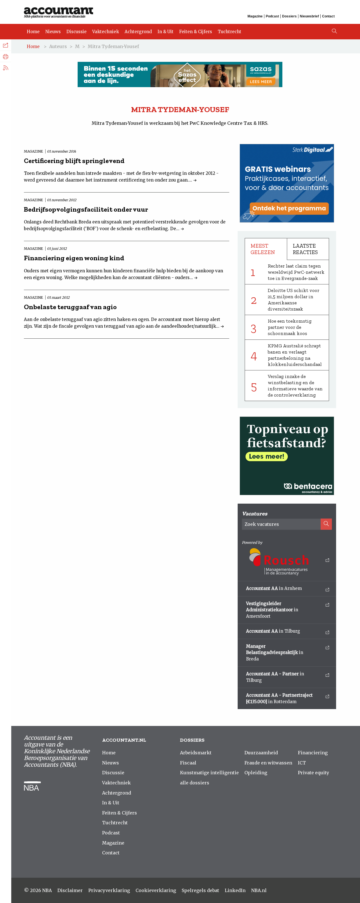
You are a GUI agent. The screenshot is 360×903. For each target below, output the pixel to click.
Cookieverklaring (156, 890)
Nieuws (53, 31)
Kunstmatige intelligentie (209, 772)
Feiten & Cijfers (195, 31)
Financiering (313, 752)
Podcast (272, 16)
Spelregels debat (200, 890)
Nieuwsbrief (309, 16)
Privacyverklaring (109, 890)
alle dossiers (194, 783)
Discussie (76, 31)
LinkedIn (235, 890)
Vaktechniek (105, 31)
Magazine (255, 16)
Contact (328, 16)
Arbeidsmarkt (196, 752)
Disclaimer (70, 890)
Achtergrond (138, 31)
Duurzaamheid (261, 752)
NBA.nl (259, 890)
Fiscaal (188, 763)
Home (33, 31)
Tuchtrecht (229, 31)
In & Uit (166, 31)
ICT (302, 763)
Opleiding (255, 772)
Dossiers (289, 16)
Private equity (313, 772)
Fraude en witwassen (268, 763)
